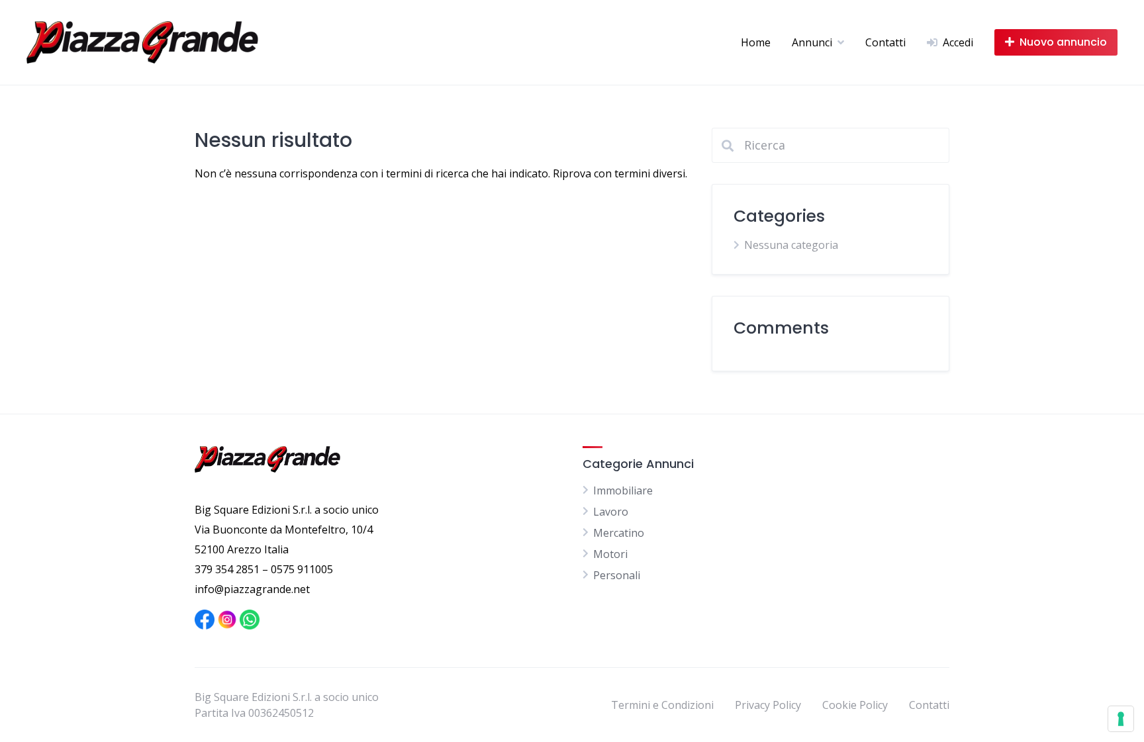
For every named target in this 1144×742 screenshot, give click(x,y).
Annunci (812, 42)
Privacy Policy (768, 705)
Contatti (885, 42)
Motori (610, 554)
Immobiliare (623, 490)
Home (756, 42)
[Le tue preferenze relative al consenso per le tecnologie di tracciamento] (1120, 718)
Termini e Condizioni (662, 705)
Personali (616, 575)
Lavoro (610, 511)
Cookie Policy (855, 705)
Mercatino (618, 533)
